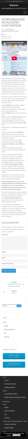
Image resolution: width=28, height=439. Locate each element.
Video (5, 34)
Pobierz (5, 432)
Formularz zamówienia (10, 424)
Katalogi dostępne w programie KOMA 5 (15, 397)
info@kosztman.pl (19, 1)
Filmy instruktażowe (10, 29)
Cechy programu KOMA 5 (11, 393)
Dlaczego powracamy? (10, 383)
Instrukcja (6, 337)
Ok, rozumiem (16, 435)
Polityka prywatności (9, 387)
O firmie (6, 380)
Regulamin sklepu (8, 427)
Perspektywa (6, 401)
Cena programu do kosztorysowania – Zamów (15, 421)
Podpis (4, 252)
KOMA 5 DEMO (14, 356)
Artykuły (6, 326)
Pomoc (5, 322)
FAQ (5, 333)
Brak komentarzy (8, 38)
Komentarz (5, 234)
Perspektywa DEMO (14, 364)
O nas (4, 377)
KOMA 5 (5, 391)
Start (3, 29)
